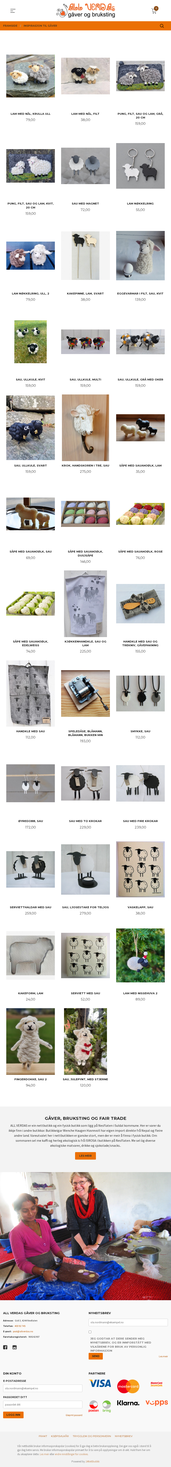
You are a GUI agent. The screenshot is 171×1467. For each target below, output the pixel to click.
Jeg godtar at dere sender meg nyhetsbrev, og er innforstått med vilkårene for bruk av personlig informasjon (120, 1344)
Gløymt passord (74, 1415)
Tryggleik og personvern (92, 1436)
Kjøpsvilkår (60, 1436)
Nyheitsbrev (123, 1436)
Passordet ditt (15, 1397)
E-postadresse (14, 1380)
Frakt (43, 1436)
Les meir (85, 1155)
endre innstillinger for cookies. (71, 1454)
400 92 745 (20, 1325)
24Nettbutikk (92, 1461)
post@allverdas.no (23, 1331)
